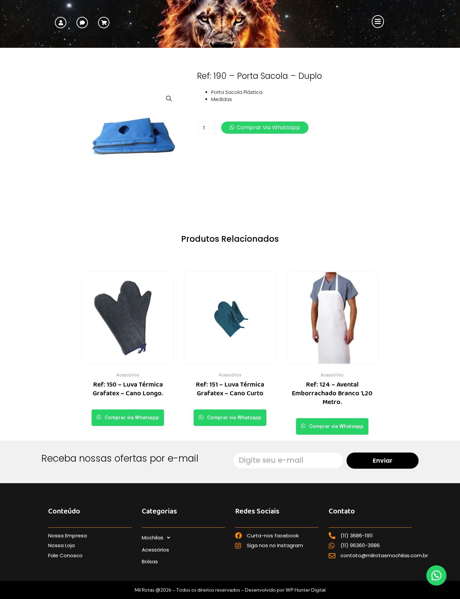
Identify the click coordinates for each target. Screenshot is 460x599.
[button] (377, 21)
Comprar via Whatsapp (268, 127)
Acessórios (155, 549)
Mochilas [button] (152, 537)
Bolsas (150, 561)
